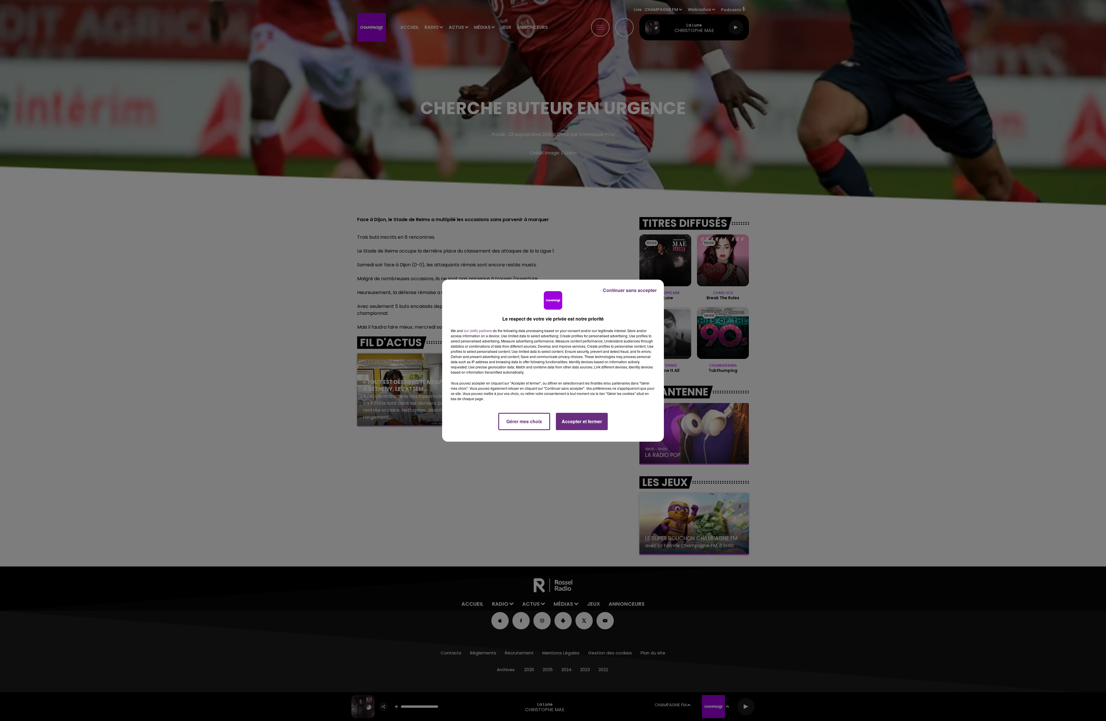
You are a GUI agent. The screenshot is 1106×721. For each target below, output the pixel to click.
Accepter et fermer (582, 421)
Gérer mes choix (524, 421)
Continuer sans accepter (630, 290)
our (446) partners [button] (478, 330)
